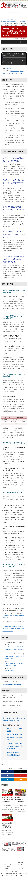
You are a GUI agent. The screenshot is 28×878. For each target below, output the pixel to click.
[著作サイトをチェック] (7, 771)
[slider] (24, 41)
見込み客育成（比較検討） (13, 21)
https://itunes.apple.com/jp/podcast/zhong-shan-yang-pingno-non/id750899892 (14, 649)
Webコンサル (7, 864)
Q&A (21, 866)
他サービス (20, 864)
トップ (7, 862)
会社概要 (7, 868)
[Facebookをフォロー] (7, 775)
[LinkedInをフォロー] (7, 779)
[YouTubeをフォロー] (20, 775)
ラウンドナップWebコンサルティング (11, 19)
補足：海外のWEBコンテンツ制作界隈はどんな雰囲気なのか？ (14, 737)
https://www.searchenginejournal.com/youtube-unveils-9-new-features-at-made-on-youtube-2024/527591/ (13, 629)
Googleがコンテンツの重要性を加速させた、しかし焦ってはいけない (14, 746)
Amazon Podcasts (10, 670)
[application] (14, 42)
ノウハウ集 (20, 868)
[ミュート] (20, 42)
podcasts (3, 21)
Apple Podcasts (15, 71)
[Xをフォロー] (20, 771)
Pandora (13, 73)
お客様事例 (7, 866)
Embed (9, 68)
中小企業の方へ (20, 862)
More (21, 73)
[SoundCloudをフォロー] (20, 779)
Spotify (22, 71)
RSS (17, 73)
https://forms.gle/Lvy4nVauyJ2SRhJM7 (12, 684)
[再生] (3, 42)
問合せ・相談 (14, 871)
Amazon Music (6, 73)
